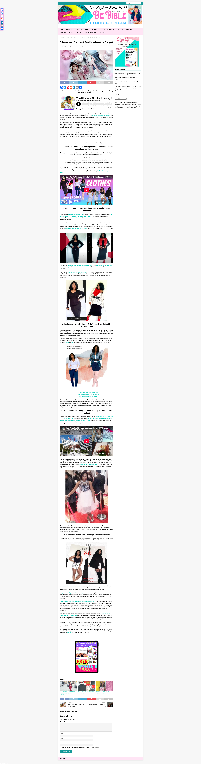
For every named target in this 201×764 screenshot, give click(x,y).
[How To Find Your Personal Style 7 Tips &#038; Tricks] (86, 686)
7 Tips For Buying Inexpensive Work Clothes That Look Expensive (67, 693)
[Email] (1, 25)
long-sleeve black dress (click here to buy (76, 228)
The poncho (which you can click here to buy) (72, 593)
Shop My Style (96, 29)
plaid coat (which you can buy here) (77, 272)
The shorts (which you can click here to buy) (71, 586)
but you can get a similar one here (88, 464)
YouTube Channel (91, 32)
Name (61, 733)
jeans (67, 342)
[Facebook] (1, 9)
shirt (72, 342)
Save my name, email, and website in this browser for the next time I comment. (80, 747)
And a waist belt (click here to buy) (88, 396)
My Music (102, 32)
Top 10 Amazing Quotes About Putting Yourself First (128, 86)
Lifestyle (129, 29)
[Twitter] (1, 12)
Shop (86, 29)
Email (61, 738)
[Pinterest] (1, 16)
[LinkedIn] (1, 22)
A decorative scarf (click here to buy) (88, 392)
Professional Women (66, 32)
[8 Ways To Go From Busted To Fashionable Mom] (104, 686)
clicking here (104, 132)
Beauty (119, 29)
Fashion (79, 46)
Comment (62, 721)
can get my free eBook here (75, 214)
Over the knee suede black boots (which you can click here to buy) (77, 601)
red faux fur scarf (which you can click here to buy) (80, 265)
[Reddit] (1, 19)
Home (61, 29)
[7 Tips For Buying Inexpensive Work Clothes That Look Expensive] (68, 686)
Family (79, 32)
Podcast (79, 29)
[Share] (1, 28)
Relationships (108, 29)
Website (62, 742)
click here (69, 632)
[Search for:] (133, 3)
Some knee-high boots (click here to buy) (88, 394)
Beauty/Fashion (73, 46)
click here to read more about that (101, 115)
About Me (69, 29)
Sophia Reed (65, 46)
